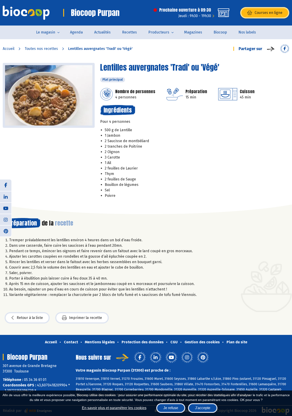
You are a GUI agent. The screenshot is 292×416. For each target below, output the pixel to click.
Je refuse (170, 408)
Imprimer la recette (85, 318)
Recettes (129, 32)
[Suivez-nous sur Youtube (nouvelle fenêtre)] (5, 208)
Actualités (102, 32)
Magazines (193, 32)
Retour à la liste (30, 318)
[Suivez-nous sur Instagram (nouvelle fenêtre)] (5, 219)
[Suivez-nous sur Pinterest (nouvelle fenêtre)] (5, 230)
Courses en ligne (268, 12)
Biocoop (220, 32)
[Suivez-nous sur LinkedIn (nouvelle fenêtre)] (5, 196)
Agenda (76, 32)
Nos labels (247, 32)
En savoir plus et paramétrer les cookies (114, 408)
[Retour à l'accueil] (26, 13)
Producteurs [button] (158, 32)
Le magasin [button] (45, 32)
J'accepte (202, 408)
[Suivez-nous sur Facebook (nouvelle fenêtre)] (5, 185)
